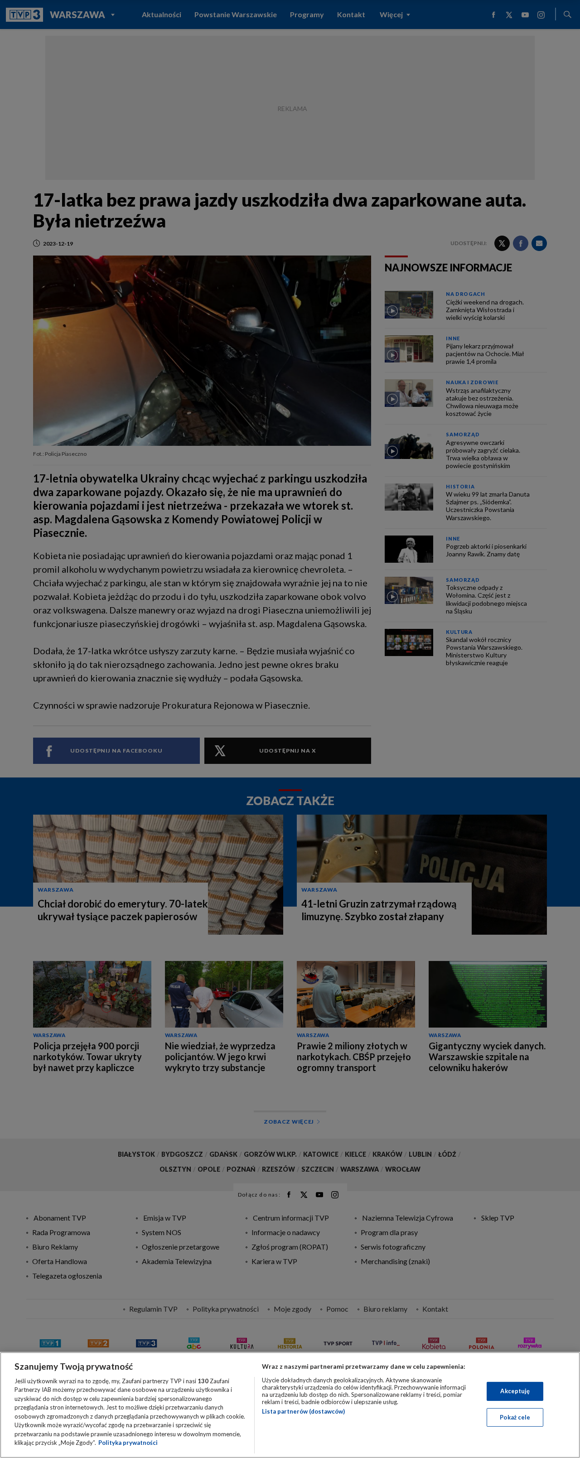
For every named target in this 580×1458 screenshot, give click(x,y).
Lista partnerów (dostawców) (303, 1411)
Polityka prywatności (128, 1442)
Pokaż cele (515, 1416)
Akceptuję (515, 1391)
